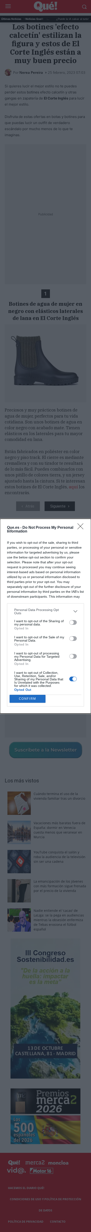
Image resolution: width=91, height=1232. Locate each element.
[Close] (81, 527)
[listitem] (45, 611)
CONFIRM (27, 698)
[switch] (73, 622)
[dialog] (45, 616)
